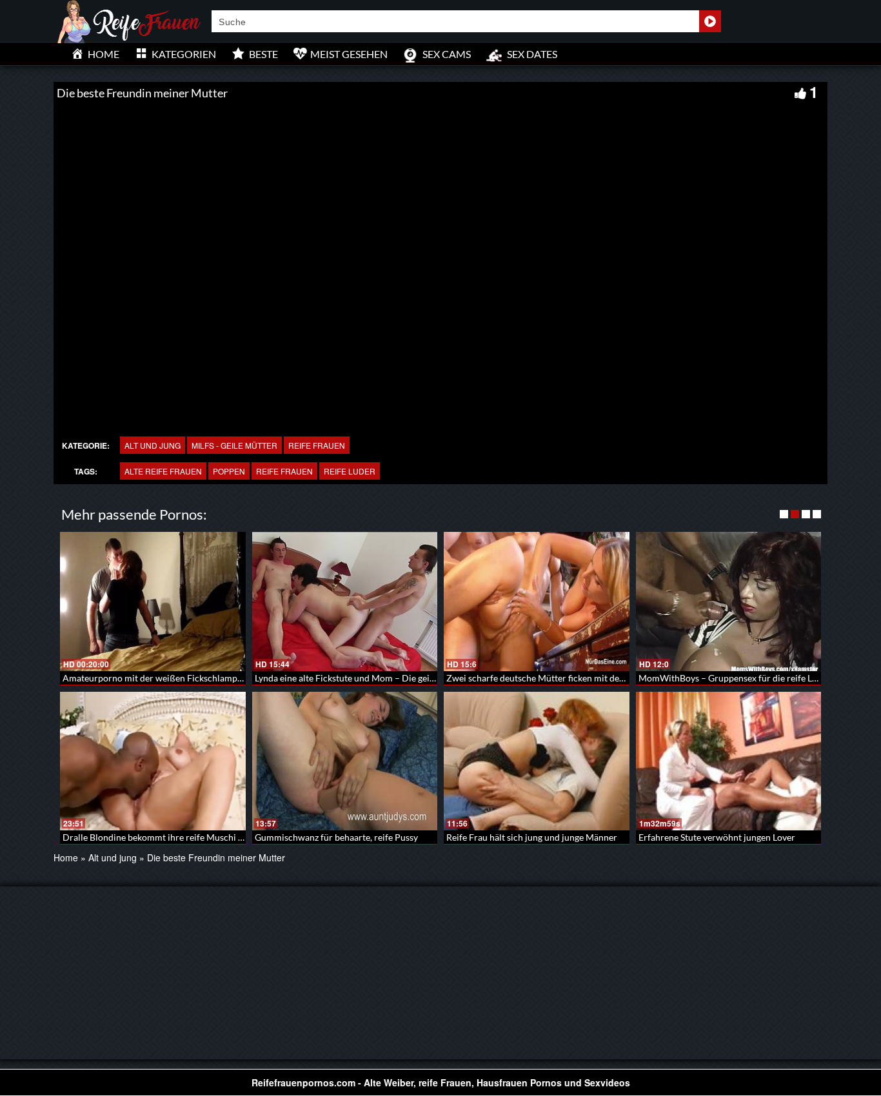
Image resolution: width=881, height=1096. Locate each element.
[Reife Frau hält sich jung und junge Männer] (536, 761)
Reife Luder (349, 470)
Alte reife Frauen (163, 470)
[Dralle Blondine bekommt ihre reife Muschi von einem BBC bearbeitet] (153, 761)
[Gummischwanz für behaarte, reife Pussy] (345, 761)
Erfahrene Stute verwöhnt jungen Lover (716, 837)
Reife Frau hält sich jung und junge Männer (531, 837)
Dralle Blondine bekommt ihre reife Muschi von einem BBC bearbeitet (202, 837)
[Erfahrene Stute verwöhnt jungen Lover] (729, 761)
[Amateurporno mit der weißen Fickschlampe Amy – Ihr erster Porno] (153, 601)
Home (66, 857)
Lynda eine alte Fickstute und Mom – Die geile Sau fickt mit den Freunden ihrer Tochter (427, 677)
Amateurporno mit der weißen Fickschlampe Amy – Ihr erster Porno (199, 677)
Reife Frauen (316, 445)
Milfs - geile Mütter (234, 445)
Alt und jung (152, 445)
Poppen (229, 470)
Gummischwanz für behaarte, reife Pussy (336, 837)
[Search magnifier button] (710, 21)
